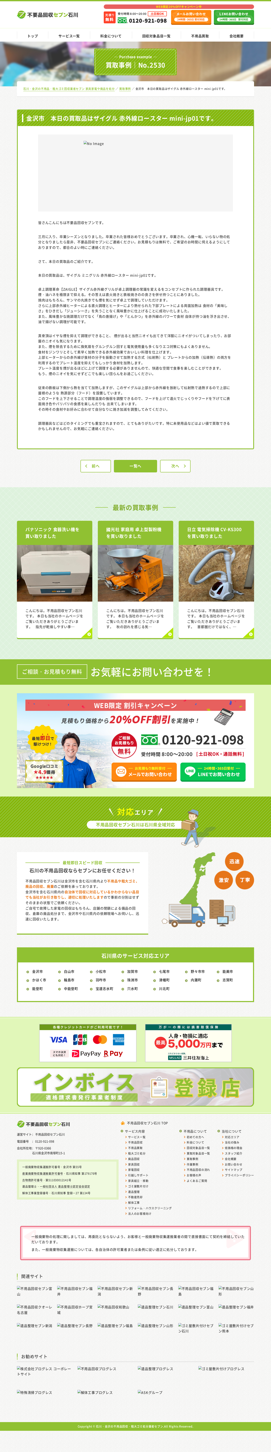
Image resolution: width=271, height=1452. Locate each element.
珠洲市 (132, 979)
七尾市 (164, 971)
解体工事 (134, 1202)
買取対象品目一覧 (198, 1153)
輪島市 (69, 979)
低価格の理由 (233, 1148)
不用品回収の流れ (198, 1170)
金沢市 (37, 971)
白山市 (69, 971)
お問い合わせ (233, 1164)
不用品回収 (135, 1142)
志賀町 (228, 979)
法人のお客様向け (139, 1213)
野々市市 (198, 971)
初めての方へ (195, 1137)
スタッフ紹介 (233, 1153)
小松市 (101, 971)
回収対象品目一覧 (156, 35)
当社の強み (232, 1142)
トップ (32, 35)
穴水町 (132, 988)
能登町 (37, 988)
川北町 (164, 988)
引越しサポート (138, 1175)
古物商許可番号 (32, 1180)
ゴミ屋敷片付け (138, 1186)
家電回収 (134, 1170)
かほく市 (39, 979)
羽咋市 (101, 979)
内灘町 (196, 979)
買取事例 (192, 1159)
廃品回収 (134, 1159)
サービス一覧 (69, 35)
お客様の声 (194, 1175)
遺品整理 (134, 1192)
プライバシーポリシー (239, 1175)
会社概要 (237, 35)
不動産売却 (135, 1197)
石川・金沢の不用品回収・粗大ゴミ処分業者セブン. (130, 1426)
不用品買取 (200, 35)
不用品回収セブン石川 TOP (147, 1123)
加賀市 (132, 971)
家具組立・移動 (138, 1181)
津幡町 (164, 979)
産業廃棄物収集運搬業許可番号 (42, 1173)
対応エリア (232, 1137)
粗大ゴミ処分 (137, 1153)
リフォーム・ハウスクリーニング (150, 1208)
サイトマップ (233, 1170)
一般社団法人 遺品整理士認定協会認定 (65, 1186)
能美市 (228, 971)
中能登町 (71, 988)
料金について (111, 35)
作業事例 (192, 1164)
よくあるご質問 (197, 1181)
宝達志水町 (104, 988)
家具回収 (134, 1164)
